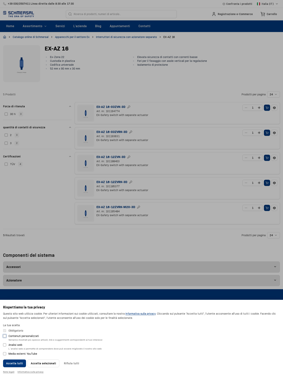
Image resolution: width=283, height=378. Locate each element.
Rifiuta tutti (71, 363)
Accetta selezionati (43, 363)
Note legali (8, 371)
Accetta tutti (14, 363)
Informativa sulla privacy (141, 313)
